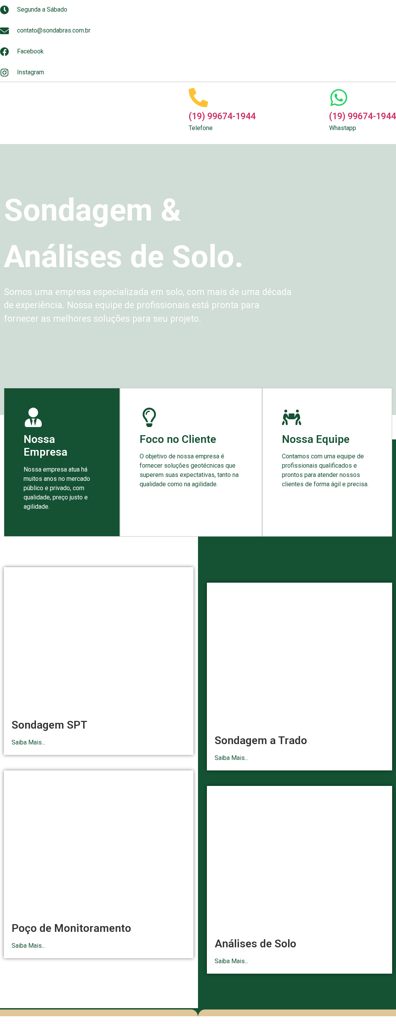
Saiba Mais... (28, 742)
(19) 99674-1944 (222, 116)
